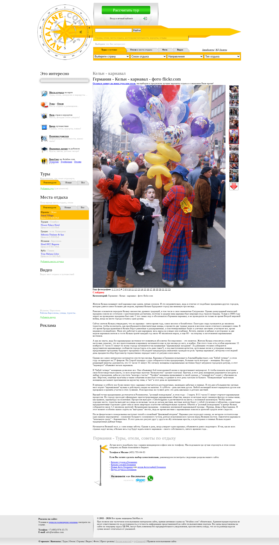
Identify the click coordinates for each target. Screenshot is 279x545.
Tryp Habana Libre (50, 254)
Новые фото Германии (122, 467)
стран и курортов (60, 115)
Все (83, 182)
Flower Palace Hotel (50, 225)
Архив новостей (124, 541)
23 (169, 289)
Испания (45, 241)
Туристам (54, 161)
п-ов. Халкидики (58, 231)
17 (151, 289)
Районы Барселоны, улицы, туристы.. (58, 313)
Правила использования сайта (161, 541)
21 (163, 289)
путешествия (58, 126)
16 (148, 289)
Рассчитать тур (126, 10)
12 (135, 289)
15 (145, 289)
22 (166, 289)
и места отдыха (141, 49)
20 (160, 289)
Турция (44, 221)
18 (154, 289)
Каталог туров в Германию (124, 462)
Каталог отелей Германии (123, 464)
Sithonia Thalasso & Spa (52, 234)
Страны (80, 541)
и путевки (109, 49)
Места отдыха (54, 197)
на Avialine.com (62, 159)
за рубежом (64, 148)
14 (142, 289)
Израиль (45, 212)
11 (132, 289)
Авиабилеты (208, 49)
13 (138, 289)
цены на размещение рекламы (63, 522)
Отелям (77, 161)
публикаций (140, 541)
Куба (43, 250)
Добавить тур (47, 188)
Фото (96, 541)
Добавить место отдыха (52, 261)
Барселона (56, 241)
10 (129, 289)
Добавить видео (48, 317)
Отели (72, 541)
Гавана (51, 250)
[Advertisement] (166, 500)
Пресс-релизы (107, 541)
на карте (61, 92)
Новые (68, 182)
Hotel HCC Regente (50, 244)
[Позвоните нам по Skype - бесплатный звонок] (131, 482)
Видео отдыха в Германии (123, 469)
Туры (45, 173)
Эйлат (54, 212)
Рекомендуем (50, 182)
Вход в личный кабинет (121, 18)
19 (157, 289)
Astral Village (47, 215)
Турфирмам (66, 161)
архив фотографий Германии (151, 467)
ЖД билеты (221, 49)
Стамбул (54, 221)
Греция (44, 231)
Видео (89, 541)
